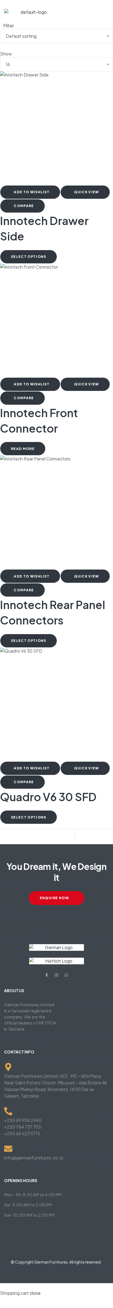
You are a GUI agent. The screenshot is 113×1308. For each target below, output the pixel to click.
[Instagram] (56, 975)
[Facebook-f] (46, 975)
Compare (24, 206)
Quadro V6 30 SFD (48, 797)
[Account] (41, 837)
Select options (28, 257)
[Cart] (79, 837)
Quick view (86, 192)
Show (6, 54)
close (35, 1293)
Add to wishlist (31, 192)
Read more (23, 449)
